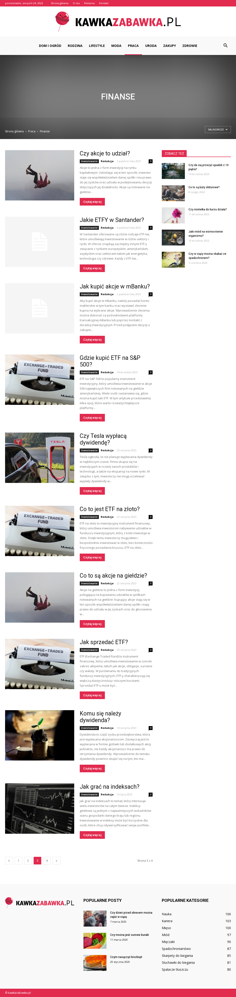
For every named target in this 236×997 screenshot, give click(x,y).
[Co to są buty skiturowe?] (173, 193)
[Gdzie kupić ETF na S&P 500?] (39, 380)
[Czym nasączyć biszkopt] (94, 963)
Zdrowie (189, 45)
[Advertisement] (118, 94)
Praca (133, 45)
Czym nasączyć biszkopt (126, 957)
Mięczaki (168, 941)
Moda (116, 45)
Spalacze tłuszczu (175, 969)
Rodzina (75, 45)
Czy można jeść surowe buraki (129, 934)
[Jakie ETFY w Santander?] (39, 242)
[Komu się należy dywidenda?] (39, 735)
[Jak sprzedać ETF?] (39, 664)
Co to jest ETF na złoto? (110, 509)
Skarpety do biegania (177, 955)
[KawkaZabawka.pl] (118, 22)
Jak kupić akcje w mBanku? (115, 286)
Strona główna (59, 3)
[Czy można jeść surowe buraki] (94, 941)
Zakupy (169, 45)
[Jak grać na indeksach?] (39, 808)
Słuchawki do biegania (178, 962)
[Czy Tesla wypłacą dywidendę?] (39, 458)
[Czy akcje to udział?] (39, 175)
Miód (165, 935)
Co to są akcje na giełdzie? (113, 575)
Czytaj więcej (92, 201)
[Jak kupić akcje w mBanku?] (39, 308)
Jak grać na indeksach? (109, 786)
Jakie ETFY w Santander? (112, 220)
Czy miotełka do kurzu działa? (208, 209)
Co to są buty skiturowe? (204, 187)
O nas (76, 3)
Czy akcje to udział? (105, 153)
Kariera (167, 921)
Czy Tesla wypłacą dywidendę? (103, 439)
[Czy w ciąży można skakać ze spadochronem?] (173, 260)
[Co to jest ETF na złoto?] (39, 531)
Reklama (89, 3)
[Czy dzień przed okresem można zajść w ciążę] (94, 919)
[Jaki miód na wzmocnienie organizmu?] (173, 237)
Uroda (151, 45)
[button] (225, 45)
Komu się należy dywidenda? (100, 717)
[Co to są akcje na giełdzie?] (39, 597)
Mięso (166, 928)
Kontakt (104, 3)
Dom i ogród (50, 45)
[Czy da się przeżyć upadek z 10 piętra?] (173, 171)
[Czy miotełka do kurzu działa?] (173, 215)
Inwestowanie (89, 161)
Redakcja (107, 161)
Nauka (166, 914)
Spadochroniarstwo (176, 948)
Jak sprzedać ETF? (104, 642)
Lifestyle (97, 45)
